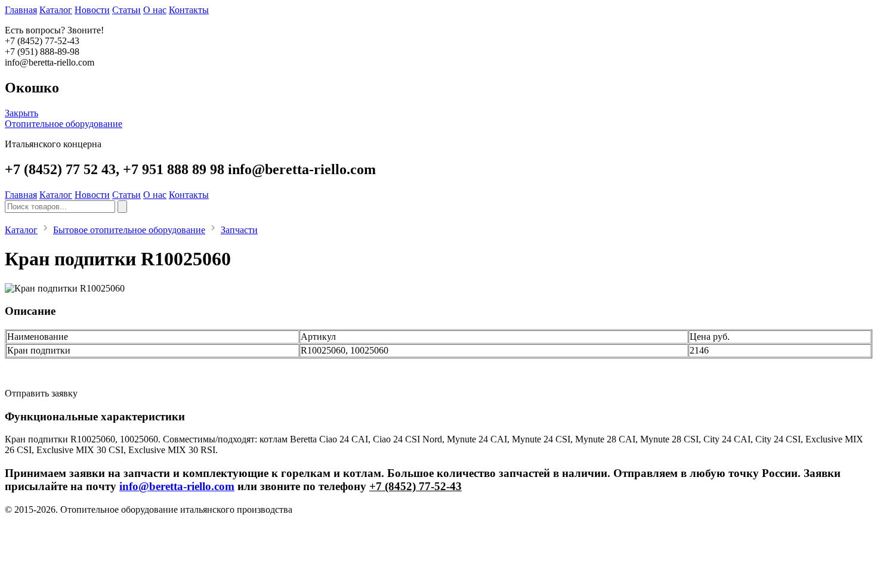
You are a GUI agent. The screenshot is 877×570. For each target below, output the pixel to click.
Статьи (126, 10)
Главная (21, 10)
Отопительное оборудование (63, 124)
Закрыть (21, 113)
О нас (154, 10)
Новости (92, 10)
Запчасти (239, 230)
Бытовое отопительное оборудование (129, 230)
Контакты (189, 10)
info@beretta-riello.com (176, 486)
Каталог (55, 10)
